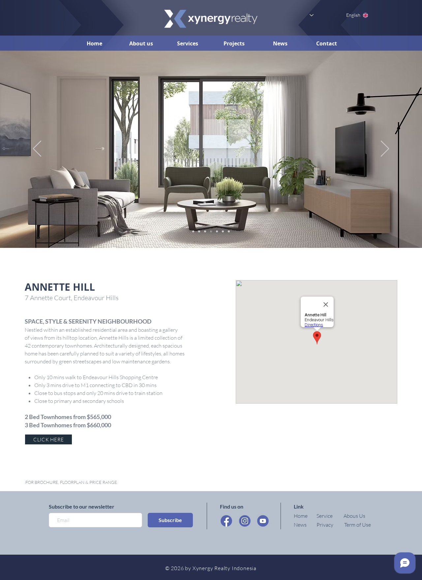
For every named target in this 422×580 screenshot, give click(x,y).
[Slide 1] (193, 231)
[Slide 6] (223, 231)
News (300, 524)
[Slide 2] (199, 231)
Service (324, 516)
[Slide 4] (211, 231)
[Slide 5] (217, 231)
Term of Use (357, 524)
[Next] (385, 149)
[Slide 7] (229, 231)
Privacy (324, 524)
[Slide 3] (205, 231)
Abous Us (354, 516)
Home (301, 516)
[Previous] (37, 149)
